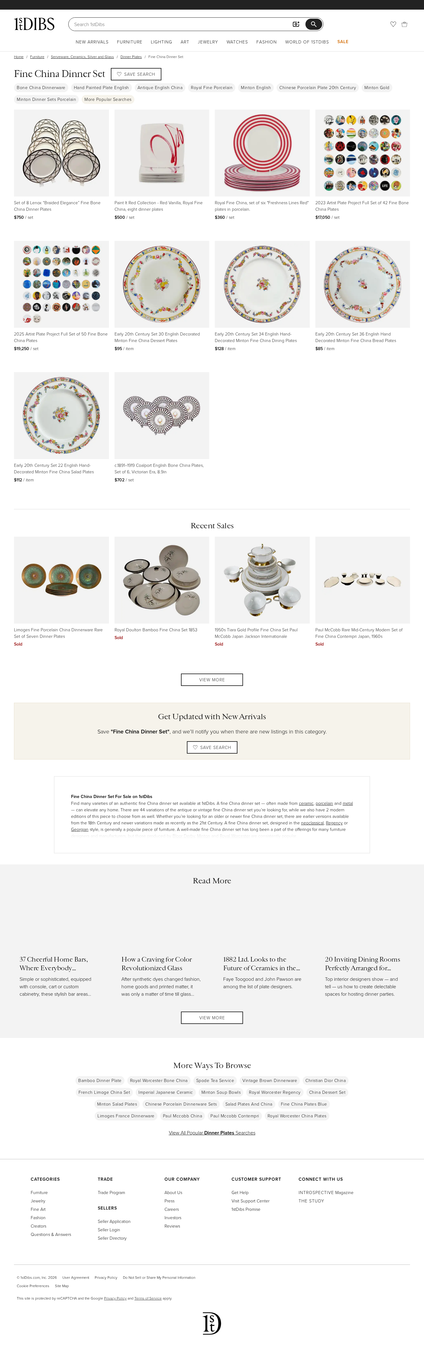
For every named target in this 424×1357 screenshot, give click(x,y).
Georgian (79, 829)
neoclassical (312, 823)
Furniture (129, 42)
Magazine (326, 1192)
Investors (173, 1217)
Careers (172, 1209)
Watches (237, 42)
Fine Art (38, 1209)
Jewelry (208, 42)
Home (19, 56)
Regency (334, 823)
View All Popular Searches (212, 1132)
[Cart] (404, 24)
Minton (203, 836)
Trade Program (111, 1192)
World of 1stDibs (307, 42)
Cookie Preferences (33, 1285)
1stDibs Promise (246, 1209)
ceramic (306, 803)
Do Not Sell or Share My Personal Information (159, 1277)
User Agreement (75, 1277)
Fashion (266, 42)
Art (185, 42)
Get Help (240, 1192)
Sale (343, 41)
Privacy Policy (106, 1277)
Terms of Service (148, 1298)
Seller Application (114, 1221)
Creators (38, 1226)
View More (212, 680)
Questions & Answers (51, 1234)
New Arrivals (92, 42)
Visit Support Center (250, 1201)
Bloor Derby (184, 836)
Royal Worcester (235, 836)
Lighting (161, 42)
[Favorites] (393, 24)
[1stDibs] (34, 24)
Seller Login (109, 1230)
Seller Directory (112, 1238)
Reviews (172, 1226)
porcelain (324, 803)
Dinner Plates (131, 56)
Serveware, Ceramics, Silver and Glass (82, 56)
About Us (173, 1192)
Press (169, 1201)
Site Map (62, 1285)
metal (348, 803)
